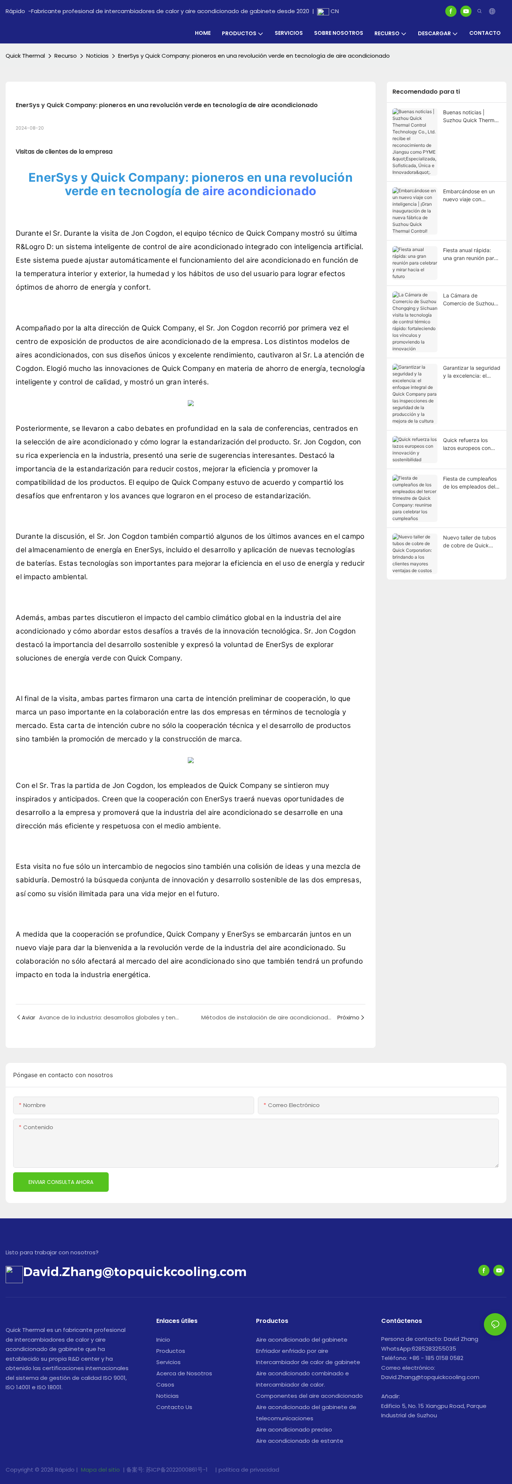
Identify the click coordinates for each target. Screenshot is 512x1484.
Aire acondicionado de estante (299, 1441)
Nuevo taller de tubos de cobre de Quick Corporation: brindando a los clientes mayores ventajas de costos (471, 541)
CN (334, 11)
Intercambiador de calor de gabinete (308, 1362)
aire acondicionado (259, 191)
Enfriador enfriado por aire (292, 1351)
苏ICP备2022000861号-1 (177, 1470)
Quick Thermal (25, 56)
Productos (170, 1351)
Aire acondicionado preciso (294, 1429)
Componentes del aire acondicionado (309, 1396)
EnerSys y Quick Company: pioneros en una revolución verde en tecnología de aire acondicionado (254, 56)
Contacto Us (174, 1407)
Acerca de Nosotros (184, 1373)
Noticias (97, 56)
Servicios (168, 1362)
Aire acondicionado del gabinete (301, 1340)
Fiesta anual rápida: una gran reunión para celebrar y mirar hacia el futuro (470, 254)
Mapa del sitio (100, 1470)
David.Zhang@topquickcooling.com (135, 1271)
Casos (165, 1384)
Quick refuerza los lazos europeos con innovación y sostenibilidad (467, 444)
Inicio (163, 1340)
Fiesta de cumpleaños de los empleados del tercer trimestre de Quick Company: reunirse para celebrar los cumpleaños (470, 482)
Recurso (65, 56)
